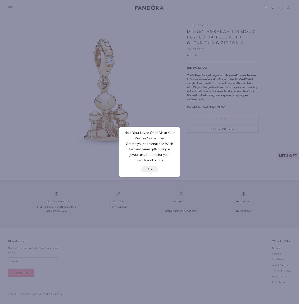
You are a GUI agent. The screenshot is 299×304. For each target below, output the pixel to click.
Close (149, 169)
